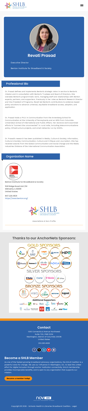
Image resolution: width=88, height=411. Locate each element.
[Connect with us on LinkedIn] (44, 350)
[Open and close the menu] (58, 5)
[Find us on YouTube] (49, 350)
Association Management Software (44, 400)
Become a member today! (18, 378)
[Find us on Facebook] (34, 350)
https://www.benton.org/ (16, 198)
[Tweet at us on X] (39, 350)
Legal (74, 406)
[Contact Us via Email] (53, 350)
